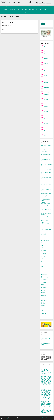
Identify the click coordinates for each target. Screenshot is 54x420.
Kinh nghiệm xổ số (5, 9)
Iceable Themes (7, 418)
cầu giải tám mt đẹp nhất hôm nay (46, 209)
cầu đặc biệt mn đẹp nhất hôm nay (46, 227)
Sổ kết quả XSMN (46, 58)
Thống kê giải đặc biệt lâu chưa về (46, 411)
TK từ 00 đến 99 (46, 116)
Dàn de (49, 388)
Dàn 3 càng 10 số (45, 387)
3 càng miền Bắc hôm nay (46, 369)
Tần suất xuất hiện (43, 287)
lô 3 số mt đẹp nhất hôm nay (45, 220)
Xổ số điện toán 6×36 (44, 274)
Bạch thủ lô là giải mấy (46, 376)
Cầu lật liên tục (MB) (46, 87)
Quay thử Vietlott (43, 310)
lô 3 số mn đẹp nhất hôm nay (45, 240)
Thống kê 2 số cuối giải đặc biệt (45, 408)
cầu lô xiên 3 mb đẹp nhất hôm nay (46, 193)
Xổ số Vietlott (43, 266)
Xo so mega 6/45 (46, 65)
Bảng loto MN (43, 305)
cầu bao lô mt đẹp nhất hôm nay (45, 203)
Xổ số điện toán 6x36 (46, 77)
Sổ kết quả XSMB (38, 9)
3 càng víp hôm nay (46, 371)
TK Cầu (9, 12)
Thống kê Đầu (46, 104)
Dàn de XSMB (48, 392)
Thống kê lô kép (43, 295)
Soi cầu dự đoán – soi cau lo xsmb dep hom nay (22, 2)
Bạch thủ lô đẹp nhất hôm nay (45, 380)
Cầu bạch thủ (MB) (43, 282)
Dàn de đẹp (48, 394)
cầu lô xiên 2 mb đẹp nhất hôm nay (46, 336)
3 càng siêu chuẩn (45, 370)
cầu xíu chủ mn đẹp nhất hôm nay (46, 238)
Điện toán (3, 12)
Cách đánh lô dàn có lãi (46, 385)
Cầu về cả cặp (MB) (44, 279)
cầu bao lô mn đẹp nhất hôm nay (45, 223)
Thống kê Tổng (46, 111)
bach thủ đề (43, 372)
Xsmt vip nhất (43, 202)
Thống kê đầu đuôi (46, 94)
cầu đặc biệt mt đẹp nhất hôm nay (46, 207)
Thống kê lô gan (43, 298)
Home (49, 14)
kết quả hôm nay (31, 9)
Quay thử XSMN (46, 128)
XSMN (22, 9)
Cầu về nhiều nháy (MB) (47, 92)
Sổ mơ (32, 12)
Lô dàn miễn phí (46, 404)
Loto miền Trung (46, 123)
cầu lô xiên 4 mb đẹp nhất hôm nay (46, 195)
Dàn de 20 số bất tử (46, 390)
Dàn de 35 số (44, 391)
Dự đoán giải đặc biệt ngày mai (46, 398)
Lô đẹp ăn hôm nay (12, 9)
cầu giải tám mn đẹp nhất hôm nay (46, 229)
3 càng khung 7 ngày (45, 367)
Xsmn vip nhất (43, 222)
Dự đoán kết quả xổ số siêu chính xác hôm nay (46, 400)
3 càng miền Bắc (46, 368)
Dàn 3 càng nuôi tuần (46, 387)
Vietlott (45, 9)
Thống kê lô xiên (46, 99)
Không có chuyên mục (45, 402)
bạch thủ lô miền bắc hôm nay (46, 378)
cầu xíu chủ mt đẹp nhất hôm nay (46, 218)
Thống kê (14, 12)
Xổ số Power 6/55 (43, 263)
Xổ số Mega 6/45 (43, 264)
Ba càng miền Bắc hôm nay (46, 373)
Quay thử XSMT (46, 130)
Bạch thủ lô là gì (44, 377)
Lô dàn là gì (47, 403)
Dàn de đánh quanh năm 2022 (45, 394)
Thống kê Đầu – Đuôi (44, 290)
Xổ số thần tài (46, 82)
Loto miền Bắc (46, 118)
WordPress (23, 417)
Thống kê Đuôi (46, 106)
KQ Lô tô (20, 12)
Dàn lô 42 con (44, 395)
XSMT (26, 9)
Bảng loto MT (43, 303)
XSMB (18, 9)
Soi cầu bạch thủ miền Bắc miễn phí (46, 406)
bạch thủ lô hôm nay (45, 375)
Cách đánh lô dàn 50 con (46, 384)
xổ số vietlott (46, 63)
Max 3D (45, 70)
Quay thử (26, 12)
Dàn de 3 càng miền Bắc (44, 389)
